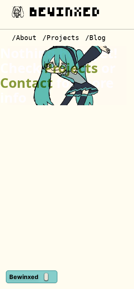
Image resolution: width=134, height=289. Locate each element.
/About (24, 37)
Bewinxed (65, 12)
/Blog (95, 37)
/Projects (60, 37)
